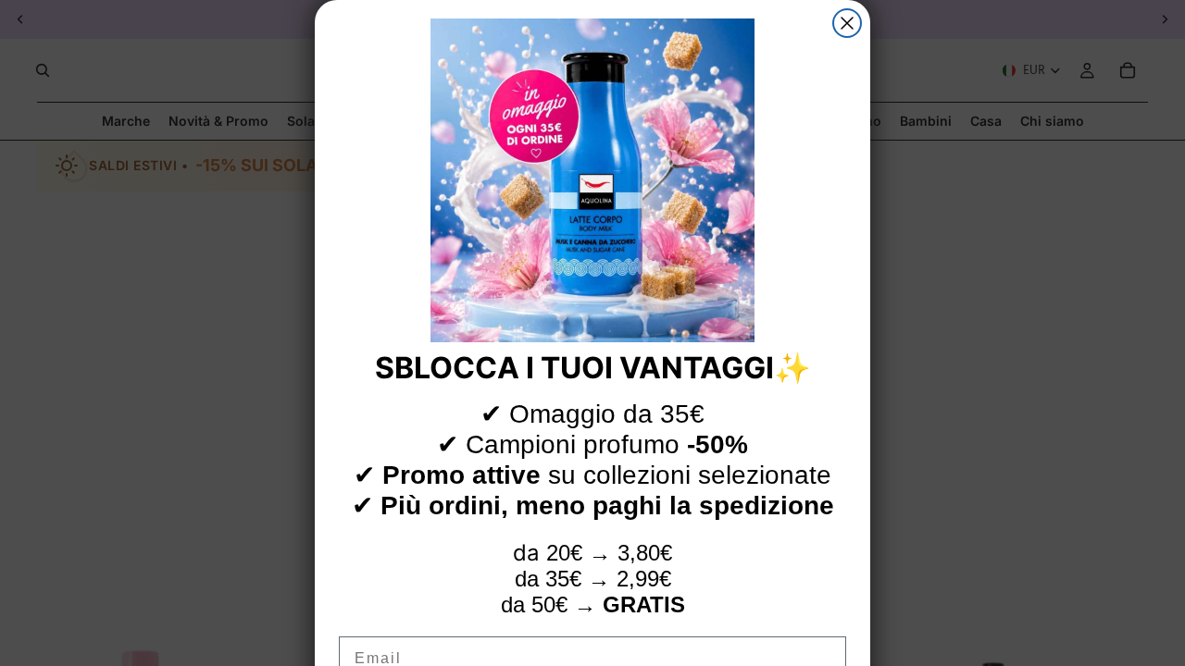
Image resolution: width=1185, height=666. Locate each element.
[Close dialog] (847, 23)
